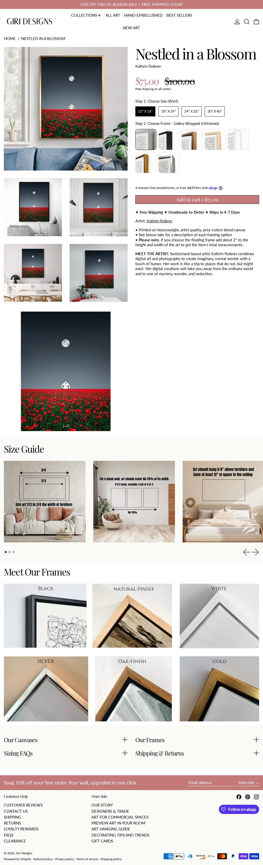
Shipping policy (110, 859)
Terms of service (87, 859)
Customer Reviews (23, 805)
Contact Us (16, 811)
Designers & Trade (110, 811)
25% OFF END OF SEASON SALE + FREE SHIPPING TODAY (131, 4)
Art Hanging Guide (110, 829)
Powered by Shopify (17, 859)
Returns (12, 823)
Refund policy (43, 859)
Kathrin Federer (148, 66)
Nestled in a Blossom (43, 38)
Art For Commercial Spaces (119, 817)
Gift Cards (102, 841)
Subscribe (246, 782)
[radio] (145, 111)
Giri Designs (24, 853)
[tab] (6, 552)
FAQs (8, 835)
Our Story (102, 805)
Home (10, 38)
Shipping (12, 817)
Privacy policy (64, 859)
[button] (247, 21)
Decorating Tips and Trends (120, 835)
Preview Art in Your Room (118, 823)
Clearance (15, 841)
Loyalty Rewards (21, 829)
